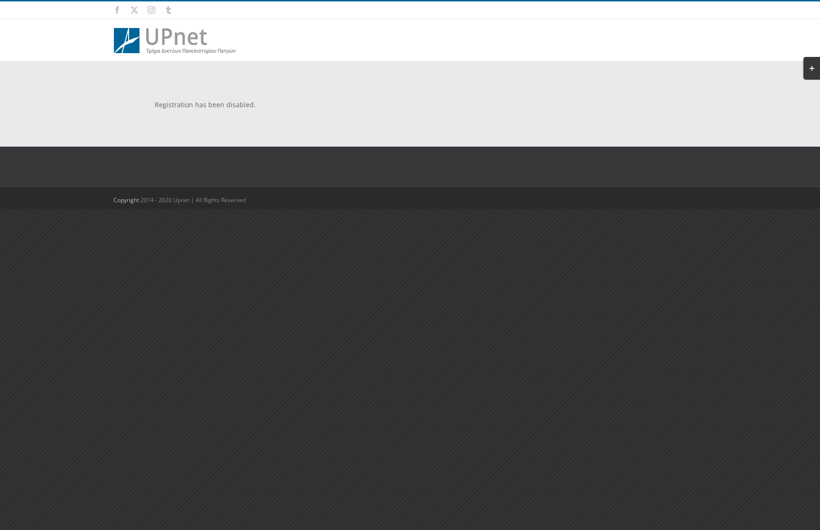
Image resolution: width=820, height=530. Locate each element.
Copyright (126, 200)
